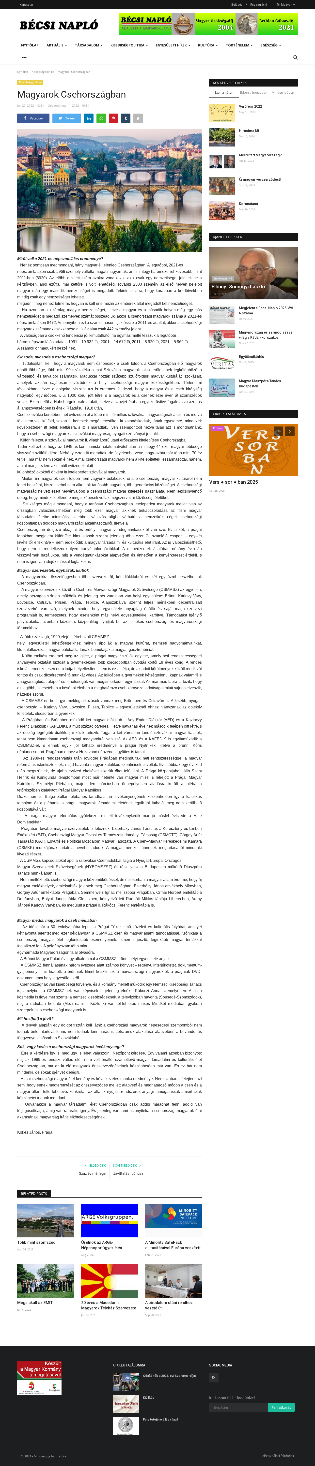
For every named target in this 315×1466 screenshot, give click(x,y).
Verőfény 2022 (250, 106)
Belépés (236, 4)
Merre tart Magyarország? (260, 155)
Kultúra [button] (206, 45)
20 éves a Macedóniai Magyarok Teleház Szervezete (108, 1305)
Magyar (286, 4)
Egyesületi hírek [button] (172, 45)
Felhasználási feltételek (277, 1455)
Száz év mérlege (92, 1173)
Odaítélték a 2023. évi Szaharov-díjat (169, 1376)
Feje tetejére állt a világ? (160, 1419)
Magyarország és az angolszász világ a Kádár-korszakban (265, 334)
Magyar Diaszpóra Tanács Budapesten (260, 383)
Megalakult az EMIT (35, 1302)
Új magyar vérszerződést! (260, 179)
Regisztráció (258, 4)
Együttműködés (251, 357)
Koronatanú (248, 204)
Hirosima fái (249, 131)
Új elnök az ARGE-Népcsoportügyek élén (101, 1245)
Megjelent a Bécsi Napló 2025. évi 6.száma (266, 310)
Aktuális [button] (55, 45)
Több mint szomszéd (36, 1242)
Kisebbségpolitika (43, 71)
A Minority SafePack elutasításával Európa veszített (173, 1245)
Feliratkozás (281, 1407)
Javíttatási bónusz (128, 1173)
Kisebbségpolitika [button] (127, 45)
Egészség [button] (270, 45)
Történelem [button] (238, 45)
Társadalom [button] (87, 45)
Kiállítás (148, 1397)
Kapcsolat (26, 4)
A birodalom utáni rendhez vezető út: (169, 1305)
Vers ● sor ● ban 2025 (233, 482)
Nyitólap (30, 45)
